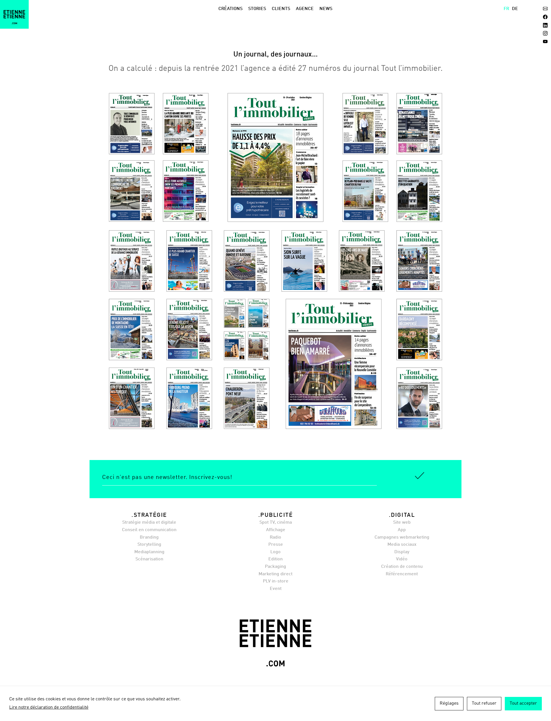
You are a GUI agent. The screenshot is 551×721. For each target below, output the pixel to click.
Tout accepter (523, 703)
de (515, 9)
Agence (305, 9)
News (325, 9)
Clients (281, 9)
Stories (257, 9)
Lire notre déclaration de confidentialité (48, 707)
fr (506, 9)
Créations (230, 9)
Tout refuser (484, 703)
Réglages (449, 703)
